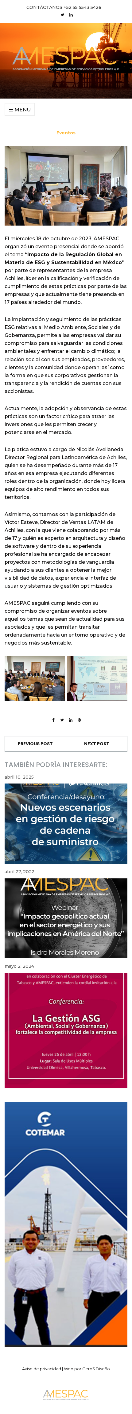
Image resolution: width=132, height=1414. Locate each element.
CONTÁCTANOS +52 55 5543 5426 (63, 7)
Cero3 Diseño (96, 1368)
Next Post (96, 744)
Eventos (66, 133)
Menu (22, 110)
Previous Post (35, 744)
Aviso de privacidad (41, 1368)
